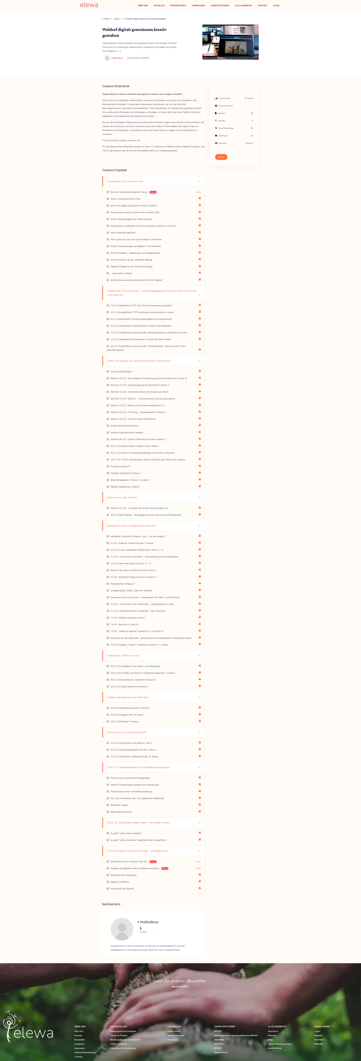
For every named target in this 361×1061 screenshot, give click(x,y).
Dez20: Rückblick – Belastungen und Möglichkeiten (135, 253)
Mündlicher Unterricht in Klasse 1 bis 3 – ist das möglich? (138, 536)
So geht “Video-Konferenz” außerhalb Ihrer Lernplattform (138, 840)
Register (318, 1035)
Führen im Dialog (118, 1044)
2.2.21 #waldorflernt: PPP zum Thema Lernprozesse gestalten (141, 305)
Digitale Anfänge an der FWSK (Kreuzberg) (131, 266)
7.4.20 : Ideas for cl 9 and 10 (124, 624)
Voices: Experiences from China (125, 198)
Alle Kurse (273, 1031)
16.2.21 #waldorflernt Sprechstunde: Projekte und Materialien (140, 325)
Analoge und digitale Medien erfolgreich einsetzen (139, 868)
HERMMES (219, 1039)
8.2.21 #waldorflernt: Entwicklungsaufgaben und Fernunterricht (141, 319)
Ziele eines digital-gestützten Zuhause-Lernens (133, 205)
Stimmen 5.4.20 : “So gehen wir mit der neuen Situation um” (139, 508)
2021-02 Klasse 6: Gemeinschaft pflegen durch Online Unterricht (142, 452)
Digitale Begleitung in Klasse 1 (125, 486)
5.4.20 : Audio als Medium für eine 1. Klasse (131, 543)
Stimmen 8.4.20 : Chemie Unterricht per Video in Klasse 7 (138, 439)
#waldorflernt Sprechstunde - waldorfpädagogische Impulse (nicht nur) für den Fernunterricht (152, 293)
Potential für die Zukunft (122, 888)
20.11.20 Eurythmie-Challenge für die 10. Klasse (134, 756)
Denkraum (172, 1039)
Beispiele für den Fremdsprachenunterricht (131, 525)
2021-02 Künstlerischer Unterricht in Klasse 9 (133, 679)
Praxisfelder (177, 5)
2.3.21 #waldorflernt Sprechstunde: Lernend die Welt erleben (140, 339)
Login (276, 5)
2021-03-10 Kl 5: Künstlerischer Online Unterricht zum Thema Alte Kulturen (147, 459)
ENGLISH (318, 1044)
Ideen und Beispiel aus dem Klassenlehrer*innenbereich (138, 361)
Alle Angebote (243, 5)
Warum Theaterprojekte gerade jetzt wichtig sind (134, 784)
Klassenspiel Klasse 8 (121, 811)
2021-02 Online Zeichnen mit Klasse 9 (129, 686)
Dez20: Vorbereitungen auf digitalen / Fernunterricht (135, 246)
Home (107, 18)
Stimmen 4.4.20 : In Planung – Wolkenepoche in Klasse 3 (138, 412)
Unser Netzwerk (220, 5)
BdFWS (217, 1031)
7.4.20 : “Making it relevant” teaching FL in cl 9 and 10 (136, 631)
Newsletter (79, 1039)
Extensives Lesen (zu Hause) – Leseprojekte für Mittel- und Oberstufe (145, 597)
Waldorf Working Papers (280, 1044)
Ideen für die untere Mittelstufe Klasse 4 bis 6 (132, 570)
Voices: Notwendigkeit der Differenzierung (131, 219)
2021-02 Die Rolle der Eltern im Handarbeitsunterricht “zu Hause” (143, 673)
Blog (270, 1039)
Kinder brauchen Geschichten (124, 425)
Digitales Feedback (119, 881)
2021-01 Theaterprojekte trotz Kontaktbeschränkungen (138, 767)
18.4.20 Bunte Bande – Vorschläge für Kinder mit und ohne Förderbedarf (145, 515)
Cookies (78, 1056)
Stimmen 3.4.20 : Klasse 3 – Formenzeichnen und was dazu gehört (142, 398)
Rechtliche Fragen (119, 805)
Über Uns (143, 5)
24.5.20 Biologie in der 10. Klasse (127, 714)
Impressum (79, 1048)
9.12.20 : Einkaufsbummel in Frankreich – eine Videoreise (138, 610)
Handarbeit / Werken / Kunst (123, 655)
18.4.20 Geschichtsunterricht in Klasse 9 (130, 708)
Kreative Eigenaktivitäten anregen (126, 432)
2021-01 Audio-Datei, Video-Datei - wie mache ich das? (138, 822)
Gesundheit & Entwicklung (123, 1048)
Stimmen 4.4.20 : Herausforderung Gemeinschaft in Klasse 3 (139, 385)
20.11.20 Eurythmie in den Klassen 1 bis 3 (131, 743)
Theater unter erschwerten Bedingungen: (130, 778)
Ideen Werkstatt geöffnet (123, 232)
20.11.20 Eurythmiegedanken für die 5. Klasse (133, 749)
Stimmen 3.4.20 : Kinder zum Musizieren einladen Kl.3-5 (137, 405)
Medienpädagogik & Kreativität (125, 1039)
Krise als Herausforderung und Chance (133, 192)
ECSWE (217, 1048)
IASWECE (218, 1044)
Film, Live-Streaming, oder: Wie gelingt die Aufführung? (137, 798)
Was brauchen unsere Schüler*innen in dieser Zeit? (135, 212)
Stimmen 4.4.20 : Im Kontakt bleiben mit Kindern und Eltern (139, 391)
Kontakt (262, 5)
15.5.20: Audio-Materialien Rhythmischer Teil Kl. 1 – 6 (136, 550)
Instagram (79, 1044)
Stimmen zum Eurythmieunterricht (126, 732)
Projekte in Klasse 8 (120, 466)
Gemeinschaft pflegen (121, 371)
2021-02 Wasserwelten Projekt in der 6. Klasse (134, 446)
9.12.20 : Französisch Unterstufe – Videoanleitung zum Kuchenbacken (144, 556)
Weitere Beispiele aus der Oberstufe (127, 697)
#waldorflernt (221, 1052)
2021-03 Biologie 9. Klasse (124, 721)
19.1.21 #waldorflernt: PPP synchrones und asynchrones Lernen (142, 312)
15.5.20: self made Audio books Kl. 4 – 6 (130, 563)
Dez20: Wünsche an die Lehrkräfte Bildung (131, 259)
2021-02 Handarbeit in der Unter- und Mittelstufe (135, 666)
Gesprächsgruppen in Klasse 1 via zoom (129, 480)
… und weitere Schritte (121, 273)
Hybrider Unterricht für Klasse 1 (125, 473)
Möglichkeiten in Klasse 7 (122, 583)
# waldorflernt (148, 922)
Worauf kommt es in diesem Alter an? (133, 861)
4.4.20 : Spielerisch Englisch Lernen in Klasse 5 (133, 577)
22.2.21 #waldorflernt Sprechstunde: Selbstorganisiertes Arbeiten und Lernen (148, 332)
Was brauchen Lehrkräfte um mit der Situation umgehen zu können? (143, 225)
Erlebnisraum (174, 1031)
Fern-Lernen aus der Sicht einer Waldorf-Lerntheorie (136, 239)
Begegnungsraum (176, 1035)
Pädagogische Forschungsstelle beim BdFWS (236, 1035)
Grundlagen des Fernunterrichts (125, 181)
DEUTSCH (319, 1039)
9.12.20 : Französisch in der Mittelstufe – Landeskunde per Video (142, 604)
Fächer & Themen (118, 1035)
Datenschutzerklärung (85, 1052)
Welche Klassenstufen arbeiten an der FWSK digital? (136, 280)
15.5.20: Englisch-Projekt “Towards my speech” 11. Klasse (139, 644)
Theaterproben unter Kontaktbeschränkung (131, 791)
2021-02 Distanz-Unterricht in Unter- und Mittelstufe (137, 851)
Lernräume (198, 5)
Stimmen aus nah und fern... (122, 497)
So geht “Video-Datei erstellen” (126, 833)
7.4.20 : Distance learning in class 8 (127, 617)
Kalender (272, 1035)
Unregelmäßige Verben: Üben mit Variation (131, 590)
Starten (221, 157)
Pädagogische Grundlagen (123, 1031)
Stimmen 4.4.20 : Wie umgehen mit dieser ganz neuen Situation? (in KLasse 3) (148, 378)
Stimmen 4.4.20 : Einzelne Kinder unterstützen (133, 419)
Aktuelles (159, 5)
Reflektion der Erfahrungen (123, 875)
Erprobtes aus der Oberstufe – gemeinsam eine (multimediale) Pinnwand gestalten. (151, 638)
